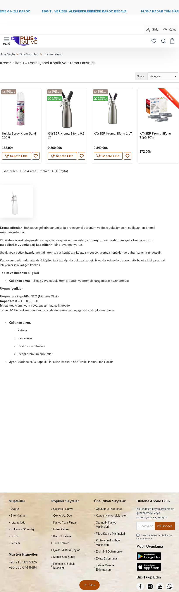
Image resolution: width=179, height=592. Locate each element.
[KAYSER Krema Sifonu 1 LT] (112, 108)
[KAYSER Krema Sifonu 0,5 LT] (66, 108)
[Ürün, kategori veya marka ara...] (162, 41)
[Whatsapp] (170, 586)
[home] (7, 54)
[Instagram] (150, 586)
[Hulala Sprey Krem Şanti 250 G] (20, 108)
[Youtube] (160, 586)
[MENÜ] (6, 41)
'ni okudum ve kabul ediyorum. (154, 537)
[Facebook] (140, 586)
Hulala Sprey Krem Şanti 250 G (19, 135)
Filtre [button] (91, 585)
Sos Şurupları (29, 54)
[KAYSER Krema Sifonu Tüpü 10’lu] (158, 108)
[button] (16, 156)
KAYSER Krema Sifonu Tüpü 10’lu (155, 135)
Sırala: (141, 76)
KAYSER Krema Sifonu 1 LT (113, 133)
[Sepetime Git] (173, 41)
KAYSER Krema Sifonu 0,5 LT (66, 135)
